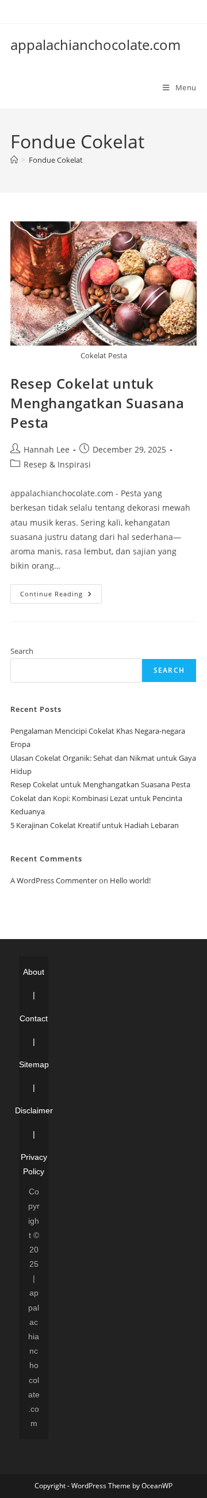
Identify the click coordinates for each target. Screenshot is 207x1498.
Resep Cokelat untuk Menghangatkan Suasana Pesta (97, 402)
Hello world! (130, 880)
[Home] (14, 160)
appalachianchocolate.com (95, 44)
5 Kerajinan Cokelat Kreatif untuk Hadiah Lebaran (94, 825)
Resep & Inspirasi (57, 464)
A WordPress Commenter (53, 880)
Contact (34, 1018)
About (33, 971)
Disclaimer (34, 1110)
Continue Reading (61, 596)
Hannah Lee (47, 449)
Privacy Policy (34, 1164)
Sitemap (34, 1064)
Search (21, 651)
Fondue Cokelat (56, 160)
